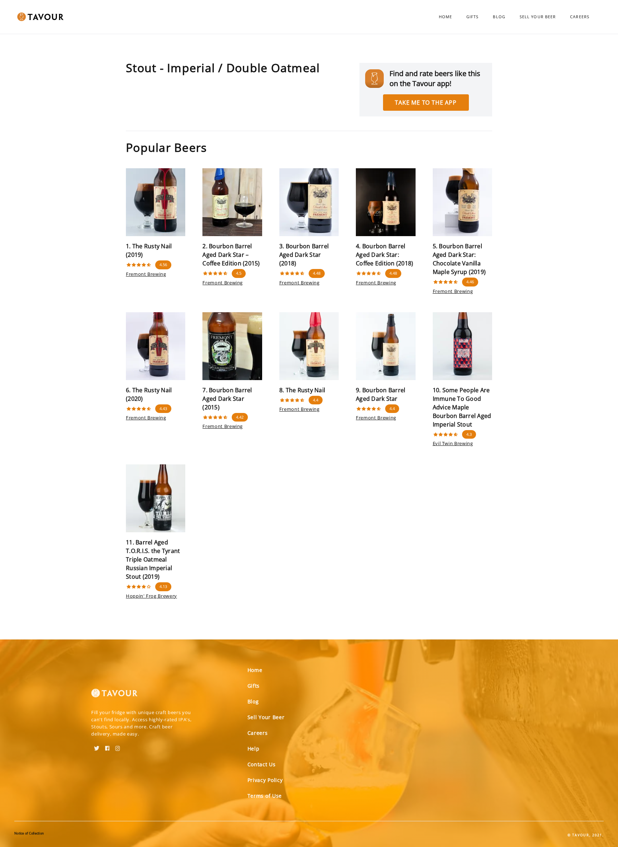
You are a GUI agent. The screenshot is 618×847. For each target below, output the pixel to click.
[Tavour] (114, 696)
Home (445, 16)
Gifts (472, 16)
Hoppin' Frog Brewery (151, 596)
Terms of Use (264, 795)
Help (253, 748)
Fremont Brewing (146, 274)
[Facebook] (107, 746)
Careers (579, 16)
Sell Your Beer (538, 16)
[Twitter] (96, 746)
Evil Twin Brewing (453, 443)
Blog (499, 16)
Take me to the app (425, 102)
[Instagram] (117, 746)
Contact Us (261, 764)
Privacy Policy (265, 780)
